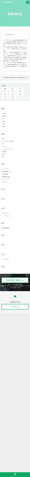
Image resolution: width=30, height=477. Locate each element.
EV (3, 118)
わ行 (13, 97)
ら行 (5, 97)
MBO (3, 126)
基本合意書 (5, 174)
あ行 (13, 88)
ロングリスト (5, 259)
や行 (20, 94)
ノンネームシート (7, 215)
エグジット (5, 146)
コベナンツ (5, 182)
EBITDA (4, 116)
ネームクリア (5, 213)
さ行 (5, 91)
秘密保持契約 (5, 228)
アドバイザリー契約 (7, 141)
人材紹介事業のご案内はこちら (15, 280)
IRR (3, 121)
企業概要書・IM (6, 171)
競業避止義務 (5, 176)
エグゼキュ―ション (7, 149)
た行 (13, 91)
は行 (5, 94)
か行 (20, 88)
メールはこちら (15, 306)
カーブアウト (5, 169)
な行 (20, 91)
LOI (3, 124)
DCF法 (4, 113)
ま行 (13, 94)
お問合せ (15, 474)
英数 (5, 88)
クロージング (5, 179)
